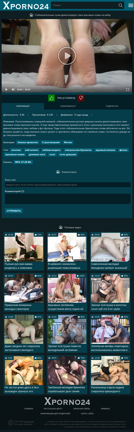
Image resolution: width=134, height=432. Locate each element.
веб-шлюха (31, 150)
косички (16, 150)
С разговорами (51, 142)
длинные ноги (37, 154)
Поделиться (112, 106)
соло (52, 154)
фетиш (123, 150)
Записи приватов (28, 142)
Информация (22, 106)
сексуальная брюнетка (78, 150)
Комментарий (13, 191)
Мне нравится (51, 98)
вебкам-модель (52, 150)
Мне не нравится (81, 98)
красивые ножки (15, 154)
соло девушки (68, 154)
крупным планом (105, 150)
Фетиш (68, 142)
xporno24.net (29, 422)
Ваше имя (10, 180)
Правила (105, 409)
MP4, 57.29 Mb (23, 162)
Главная (28, 409)
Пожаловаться (67, 106)
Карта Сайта (87, 414)
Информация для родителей (55, 414)
